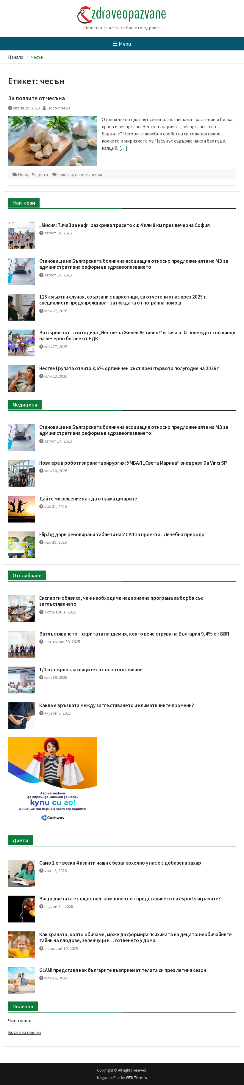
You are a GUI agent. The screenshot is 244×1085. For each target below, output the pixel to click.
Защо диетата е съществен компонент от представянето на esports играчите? (130, 898)
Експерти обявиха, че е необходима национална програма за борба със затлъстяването (121, 601)
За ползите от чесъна (36, 98)
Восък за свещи (24, 1032)
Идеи (23, 174)
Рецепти (40, 174)
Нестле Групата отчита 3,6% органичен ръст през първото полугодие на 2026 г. (129, 368)
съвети (82, 174)
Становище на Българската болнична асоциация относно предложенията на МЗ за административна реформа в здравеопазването (133, 264)
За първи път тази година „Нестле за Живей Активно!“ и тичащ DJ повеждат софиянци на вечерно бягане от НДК (137, 335)
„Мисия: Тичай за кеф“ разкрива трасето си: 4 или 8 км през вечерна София (124, 225)
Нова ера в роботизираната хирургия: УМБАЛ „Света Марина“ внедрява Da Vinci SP (133, 463)
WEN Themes (136, 1077)
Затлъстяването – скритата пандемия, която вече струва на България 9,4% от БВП (134, 633)
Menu (125, 43)
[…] (123, 148)
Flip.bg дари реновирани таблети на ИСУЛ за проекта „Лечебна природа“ (123, 534)
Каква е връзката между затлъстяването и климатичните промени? (116, 705)
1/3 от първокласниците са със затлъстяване (91, 669)
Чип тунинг (20, 1021)
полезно (65, 174)
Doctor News (59, 108)
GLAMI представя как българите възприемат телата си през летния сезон (122, 970)
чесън (96, 174)
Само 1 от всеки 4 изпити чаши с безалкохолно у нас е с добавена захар (120, 863)
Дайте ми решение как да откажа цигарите (88, 498)
